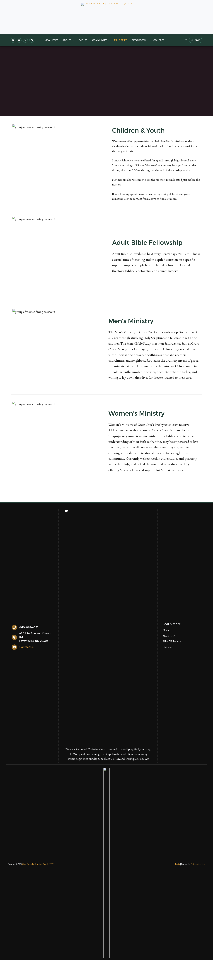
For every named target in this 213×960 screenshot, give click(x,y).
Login (177, 864)
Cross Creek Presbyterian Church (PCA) (38, 864)
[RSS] (25, 40)
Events (82, 40)
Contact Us (26, 647)
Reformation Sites (198, 864)
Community (99, 40)
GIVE (197, 40)
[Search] (186, 40)
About (67, 40)
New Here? (51, 40)
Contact (159, 40)
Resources (139, 40)
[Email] (19, 40)
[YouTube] (31, 40)
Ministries (120, 40)
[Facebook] (13, 40)
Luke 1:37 (133, 87)
